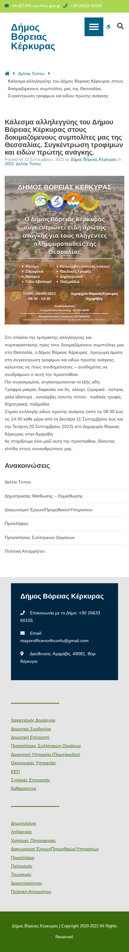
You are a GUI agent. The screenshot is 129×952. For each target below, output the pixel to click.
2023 (9, 164)
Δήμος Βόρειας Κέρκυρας (33, 37)
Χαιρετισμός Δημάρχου (33, 720)
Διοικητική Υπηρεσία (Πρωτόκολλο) (45, 754)
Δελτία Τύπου (31, 73)
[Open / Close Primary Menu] (94, 26)
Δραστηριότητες (26, 883)
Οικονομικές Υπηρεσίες (33, 762)
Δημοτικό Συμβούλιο (31, 728)
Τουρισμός (21, 874)
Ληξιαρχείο (21, 831)
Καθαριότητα (23, 788)
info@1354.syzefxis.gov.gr (36, 6)
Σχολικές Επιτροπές (30, 779)
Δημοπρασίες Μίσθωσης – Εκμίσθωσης (44, 495)
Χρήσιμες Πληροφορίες (33, 840)
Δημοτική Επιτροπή (30, 737)
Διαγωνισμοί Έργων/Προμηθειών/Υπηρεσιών (48, 509)
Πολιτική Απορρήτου (25, 551)
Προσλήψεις (16, 523)
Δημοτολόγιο (23, 823)
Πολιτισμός (22, 865)
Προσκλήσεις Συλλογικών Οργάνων (40, 537)
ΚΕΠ (15, 771)
